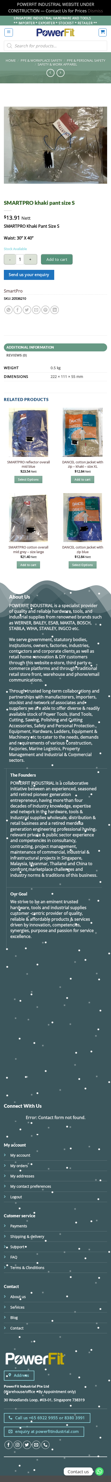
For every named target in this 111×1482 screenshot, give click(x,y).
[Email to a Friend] (36, 310)
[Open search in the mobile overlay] (55, 46)
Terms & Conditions (27, 1267)
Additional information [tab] (30, 347)
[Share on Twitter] (27, 310)
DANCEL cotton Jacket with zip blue (82, 549)
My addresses (22, 1176)
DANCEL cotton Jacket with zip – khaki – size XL (82, 464)
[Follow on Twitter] (27, 1445)
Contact (16, 1328)
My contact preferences (30, 1186)
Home (11, 60)
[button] (8, 32)
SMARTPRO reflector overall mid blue (28, 464)
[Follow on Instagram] (17, 1445)
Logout (16, 1196)
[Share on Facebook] (17, 310)
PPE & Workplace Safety (41, 60)
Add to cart (56, 259)
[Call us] (45, 1445)
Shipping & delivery (27, 1236)
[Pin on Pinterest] (45, 310)
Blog (14, 1317)
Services (17, 1307)
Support (17, 1246)
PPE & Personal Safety (86, 60)
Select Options (28, 479)
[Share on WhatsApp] (8, 310)
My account (20, 1155)
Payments (18, 1225)
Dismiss (95, 11)
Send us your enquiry (29, 274)
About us (18, 1296)
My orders (19, 1165)
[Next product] (50, 73)
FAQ (13, 1257)
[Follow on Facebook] (8, 1445)
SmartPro (13, 291)
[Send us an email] (36, 1445)
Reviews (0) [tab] (16, 355)
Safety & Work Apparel (57, 64)
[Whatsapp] (99, 1471)
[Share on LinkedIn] (54, 310)
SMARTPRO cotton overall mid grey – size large (28, 549)
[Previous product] (61, 73)
